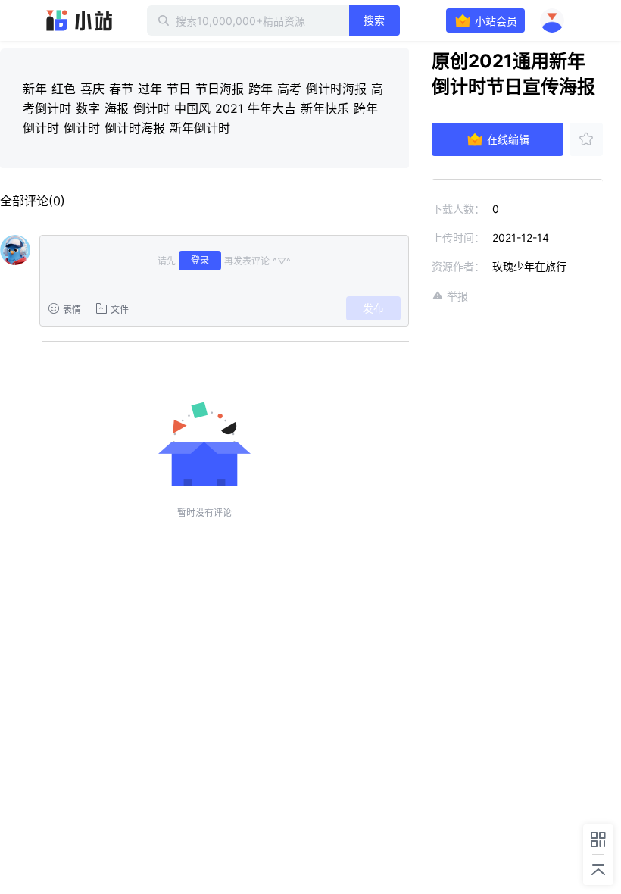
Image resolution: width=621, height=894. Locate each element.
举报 (457, 295)
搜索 (374, 20)
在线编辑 (508, 139)
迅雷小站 (79, 20)
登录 (200, 260)
